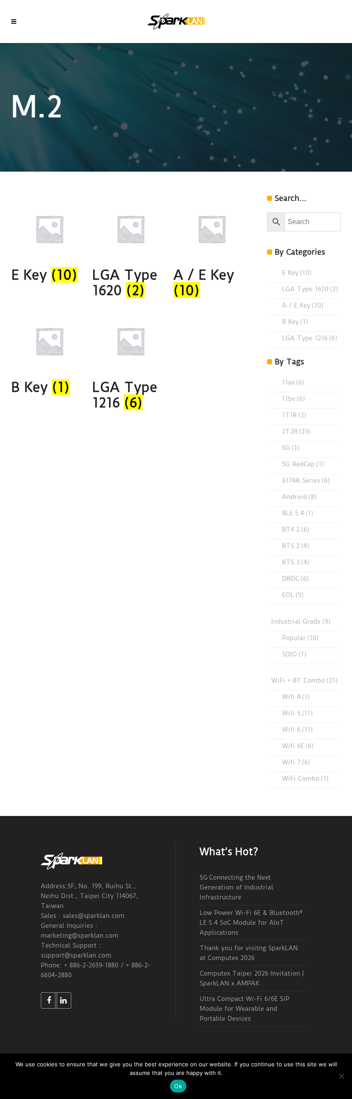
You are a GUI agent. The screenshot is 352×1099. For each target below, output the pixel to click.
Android (299, 497)
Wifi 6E (298, 746)
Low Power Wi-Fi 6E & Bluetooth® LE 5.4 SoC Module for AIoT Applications (251, 922)
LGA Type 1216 (309, 338)
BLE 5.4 (297, 513)
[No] (341, 1076)
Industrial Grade (301, 621)
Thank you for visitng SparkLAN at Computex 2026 (249, 953)
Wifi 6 (297, 729)
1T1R (294, 415)
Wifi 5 (297, 713)
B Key (295, 322)
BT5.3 (296, 562)
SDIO (294, 654)
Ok (178, 1086)
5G (291, 448)
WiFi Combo (305, 778)
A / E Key (303, 305)
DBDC (295, 578)
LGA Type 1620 (310, 289)
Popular (300, 638)
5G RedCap (303, 464)
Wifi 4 (296, 697)
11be (293, 399)
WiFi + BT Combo (304, 680)
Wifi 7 (296, 762)
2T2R (296, 431)
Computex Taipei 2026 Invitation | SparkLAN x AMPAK (252, 978)
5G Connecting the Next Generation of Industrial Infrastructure (236, 887)
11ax (293, 382)
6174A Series (306, 480)
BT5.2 (296, 546)
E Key (297, 273)
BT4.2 (296, 529)
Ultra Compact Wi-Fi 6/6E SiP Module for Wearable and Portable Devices (244, 1008)
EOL (293, 595)
